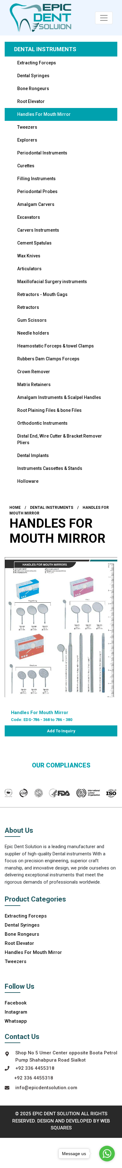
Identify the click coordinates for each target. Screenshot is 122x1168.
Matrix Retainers (34, 384)
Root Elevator (31, 101)
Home (15, 507)
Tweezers (27, 127)
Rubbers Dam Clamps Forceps (48, 358)
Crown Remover (33, 371)
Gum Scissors (32, 320)
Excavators (28, 217)
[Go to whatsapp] (107, 1153)
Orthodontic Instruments (42, 423)
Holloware (27, 481)
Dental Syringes (33, 75)
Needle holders (33, 333)
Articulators (29, 268)
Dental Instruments (45, 49)
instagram (16, 1012)
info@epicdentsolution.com (46, 1087)
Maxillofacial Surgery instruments (52, 281)
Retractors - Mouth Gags (42, 294)
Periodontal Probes (37, 191)
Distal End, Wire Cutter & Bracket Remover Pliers (59, 439)
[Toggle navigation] (104, 18)
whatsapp (16, 1021)
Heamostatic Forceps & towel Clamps (55, 345)
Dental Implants (33, 455)
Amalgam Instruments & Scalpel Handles (59, 397)
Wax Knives (28, 255)
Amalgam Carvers (35, 204)
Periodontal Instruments (42, 152)
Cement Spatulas (34, 242)
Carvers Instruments (38, 230)
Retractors (28, 307)
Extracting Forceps (36, 62)
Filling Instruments (36, 178)
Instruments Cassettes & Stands (49, 468)
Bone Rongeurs (33, 88)
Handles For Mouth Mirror (44, 114)
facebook (16, 1003)
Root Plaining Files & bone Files (49, 410)
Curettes (25, 165)
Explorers (27, 140)
